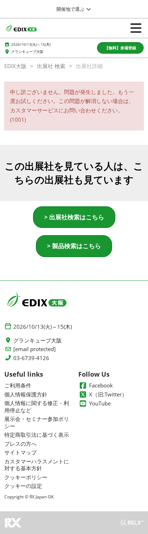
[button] (120, 48)
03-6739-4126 (31, 358)
